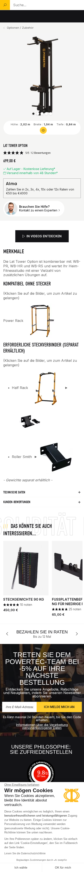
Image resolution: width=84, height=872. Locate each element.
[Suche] (5, 5)
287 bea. (41, 776)
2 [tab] (37, 113)
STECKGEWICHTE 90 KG (23, 599)
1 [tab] (33, 113)
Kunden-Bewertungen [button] (16, 502)
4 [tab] (46, 113)
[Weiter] (77, 634)
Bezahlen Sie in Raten (29, 632)
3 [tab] (42, 113)
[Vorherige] (7, 634)
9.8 (43, 772)
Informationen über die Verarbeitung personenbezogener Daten (42, 726)
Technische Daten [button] (14, 492)
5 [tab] (50, 113)
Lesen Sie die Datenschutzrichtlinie (25, 853)
